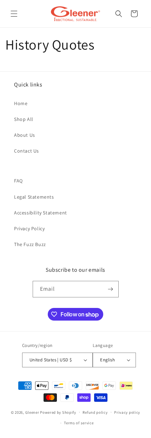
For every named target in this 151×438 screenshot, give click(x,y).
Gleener (32, 412)
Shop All (23, 119)
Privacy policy (127, 412)
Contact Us (26, 151)
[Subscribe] (110, 289)
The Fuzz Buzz (30, 244)
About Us (24, 135)
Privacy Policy (29, 228)
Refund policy (95, 412)
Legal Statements (34, 197)
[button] (14, 13)
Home (20, 103)
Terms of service (78, 422)
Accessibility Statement (40, 213)
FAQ (18, 181)
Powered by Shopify (58, 412)
